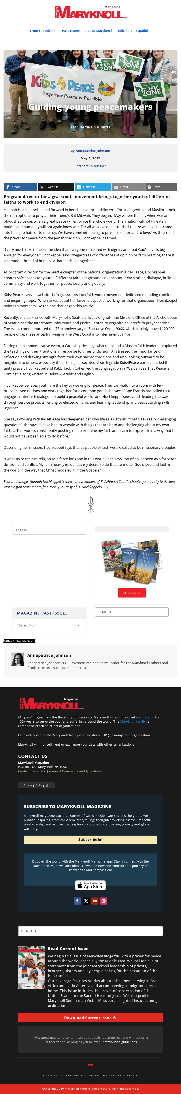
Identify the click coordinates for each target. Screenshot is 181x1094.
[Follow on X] (86, 901)
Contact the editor (32, 771)
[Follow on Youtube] (94, 901)
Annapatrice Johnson (93, 151)
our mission (145, 717)
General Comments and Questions (75, 771)
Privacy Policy (34, 785)
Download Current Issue (88, 1017)
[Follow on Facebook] (77, 901)
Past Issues (71, 31)
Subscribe (87, 839)
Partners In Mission (90, 166)
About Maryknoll (98, 31)
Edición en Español (133, 31)
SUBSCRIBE (131, 593)
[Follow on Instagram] (103, 901)
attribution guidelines (121, 1042)
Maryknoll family (133, 721)
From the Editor (42, 31)
